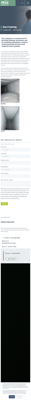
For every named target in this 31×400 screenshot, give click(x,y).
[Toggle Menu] (28, 3)
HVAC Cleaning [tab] (12, 238)
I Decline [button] (19, 396)
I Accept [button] (12, 396)
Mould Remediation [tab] (9, 242)
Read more (11, 258)
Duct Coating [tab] (9, 246)
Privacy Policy (6, 388)
